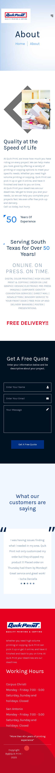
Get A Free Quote (27, 444)
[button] (21, 583)
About (35, 44)
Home (20, 44)
